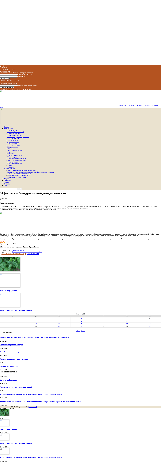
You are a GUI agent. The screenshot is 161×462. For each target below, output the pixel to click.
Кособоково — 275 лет (9, 366)
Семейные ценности (13, 162)
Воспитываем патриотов (15, 135)
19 (149, 323)
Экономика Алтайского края (16, 177)
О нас (5, 185)
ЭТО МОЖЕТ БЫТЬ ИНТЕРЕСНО (12, 254)
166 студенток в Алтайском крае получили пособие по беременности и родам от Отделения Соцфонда (41, 402)
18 (127, 323)
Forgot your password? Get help (9, 80)
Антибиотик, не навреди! (10, 352)
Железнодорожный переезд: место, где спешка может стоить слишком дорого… (32, 394)
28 (36, 328)
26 (149, 326)
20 (12, 326)
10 (103, 321)
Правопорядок (12, 157)
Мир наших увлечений (14, 150)
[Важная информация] (10, 287)
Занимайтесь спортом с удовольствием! (16, 310)
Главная (6, 127)
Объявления (7, 180)
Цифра (9, 165)
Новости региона (9, 168)
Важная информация (8, 290)
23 (81, 326)
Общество (10, 153)
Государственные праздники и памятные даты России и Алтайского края (30, 172)
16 (81, 323)
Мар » (83, 331)
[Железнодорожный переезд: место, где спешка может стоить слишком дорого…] (4, 454)
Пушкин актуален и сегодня (11, 345)
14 (36, 323)
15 (59, 323)
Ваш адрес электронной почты (27, 85)
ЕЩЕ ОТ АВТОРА (33, 254)
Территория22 (33, 407)
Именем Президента (13, 145)
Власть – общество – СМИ (15, 132)
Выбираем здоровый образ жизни (18, 137)
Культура (10, 148)
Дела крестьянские (13, 138)
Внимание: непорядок (14, 133)
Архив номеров (12, 130)
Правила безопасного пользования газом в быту (27, 252)
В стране (6, 179)
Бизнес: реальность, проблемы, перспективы (21, 170)
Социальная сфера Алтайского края (18, 175)
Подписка (7, 184)
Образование (11, 152)
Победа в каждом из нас (15, 155)
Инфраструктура (12, 147)
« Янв (78, 331)
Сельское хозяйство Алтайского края (19, 174)
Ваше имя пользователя (24, 74)
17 (103, 323)
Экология (10, 167)
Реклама (6, 182)
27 (12, 328)
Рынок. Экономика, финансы (16, 160)
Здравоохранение (13, 142)
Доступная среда (12, 140)
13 (12, 323)
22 (59, 326)
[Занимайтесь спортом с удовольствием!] (10, 307)
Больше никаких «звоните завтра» (14, 359)
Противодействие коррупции (16, 158)
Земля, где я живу (13, 143)
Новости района (9, 128)
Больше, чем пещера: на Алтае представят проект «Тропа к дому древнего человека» (34, 337)
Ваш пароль (21, 76)
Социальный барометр (14, 163)
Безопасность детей (18, 250)
